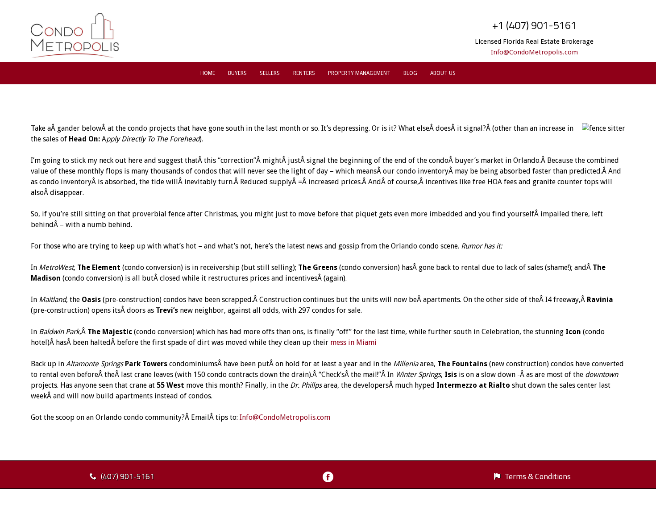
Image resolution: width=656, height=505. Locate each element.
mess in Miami (353, 342)
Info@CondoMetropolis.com (534, 52)
